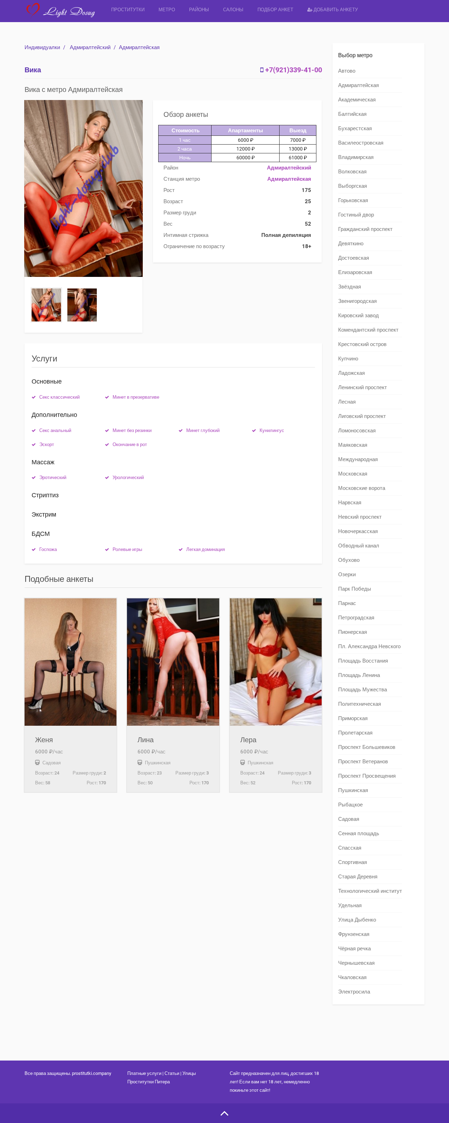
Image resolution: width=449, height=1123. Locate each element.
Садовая (348, 819)
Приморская (353, 718)
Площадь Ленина (359, 675)
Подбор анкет (275, 9)
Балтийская (352, 114)
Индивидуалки (42, 47)
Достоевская (353, 258)
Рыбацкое (350, 805)
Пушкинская (353, 790)
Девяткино (350, 243)
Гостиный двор (356, 215)
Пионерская (352, 632)
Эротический (52, 477)
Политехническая (359, 704)
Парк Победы (354, 589)
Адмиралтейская (139, 47)
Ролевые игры (127, 549)
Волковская (352, 171)
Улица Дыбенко (357, 920)
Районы (199, 9)
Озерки (347, 574)
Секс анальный (55, 430)
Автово (346, 71)
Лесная (347, 402)
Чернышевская (356, 963)
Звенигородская (357, 301)
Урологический (128, 477)
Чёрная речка (354, 948)
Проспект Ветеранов (363, 761)
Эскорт (46, 444)
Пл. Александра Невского (369, 646)
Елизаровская (355, 272)
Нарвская (349, 502)
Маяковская (352, 445)
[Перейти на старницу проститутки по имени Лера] (276, 662)
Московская (352, 474)
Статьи (172, 1073)
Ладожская (351, 373)
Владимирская (356, 157)
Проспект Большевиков (366, 747)
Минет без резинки (132, 430)
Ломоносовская (357, 430)
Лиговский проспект (362, 416)
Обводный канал (358, 546)
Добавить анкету (335, 9)
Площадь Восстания (363, 661)
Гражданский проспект (365, 229)
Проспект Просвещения (367, 776)
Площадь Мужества (362, 689)
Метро (167, 9)
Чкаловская (352, 977)
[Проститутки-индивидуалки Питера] (64, 15)
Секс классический (59, 397)
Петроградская (356, 617)
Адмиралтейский (90, 47)
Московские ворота (361, 488)
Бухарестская (355, 128)
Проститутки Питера (148, 1081)
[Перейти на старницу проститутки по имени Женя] (70, 662)
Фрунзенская (353, 934)
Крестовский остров (362, 344)
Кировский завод (358, 315)
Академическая (357, 100)
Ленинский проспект (362, 387)
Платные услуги (144, 1073)
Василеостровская (360, 143)
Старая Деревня (357, 876)
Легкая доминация (205, 549)
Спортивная (352, 862)
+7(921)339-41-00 (293, 70)
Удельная (350, 905)
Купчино (348, 358)
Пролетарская (355, 733)
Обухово (349, 560)
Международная (358, 459)
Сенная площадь (358, 833)
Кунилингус (272, 430)
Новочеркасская (358, 531)
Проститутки (128, 9)
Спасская (349, 848)
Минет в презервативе (136, 397)
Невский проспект (360, 517)
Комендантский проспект (368, 330)
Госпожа (48, 549)
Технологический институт (370, 891)
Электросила (354, 992)
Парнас (347, 603)
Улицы (189, 1073)
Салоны (233, 9)
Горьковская (353, 200)
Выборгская (352, 186)
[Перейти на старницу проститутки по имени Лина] (173, 662)
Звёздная (349, 287)
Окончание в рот (130, 444)
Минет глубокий (203, 430)
